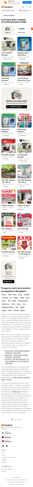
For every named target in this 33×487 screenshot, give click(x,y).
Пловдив (26, 377)
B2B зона (4, 471)
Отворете (27, 2)
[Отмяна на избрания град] (30, 10)
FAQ (2, 452)
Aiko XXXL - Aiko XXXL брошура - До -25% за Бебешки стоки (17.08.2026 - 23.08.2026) (17, 361)
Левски (20, 377)
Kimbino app (16, 391)
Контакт (3, 455)
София (15, 377)
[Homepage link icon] (12, 419)
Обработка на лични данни (16, 484)
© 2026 (16, 477)
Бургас (9, 380)
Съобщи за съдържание (8, 457)
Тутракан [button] (25, 10)
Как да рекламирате (7, 469)
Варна (3, 380)
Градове (3, 459)
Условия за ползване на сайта (16, 482)
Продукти (4, 462)
